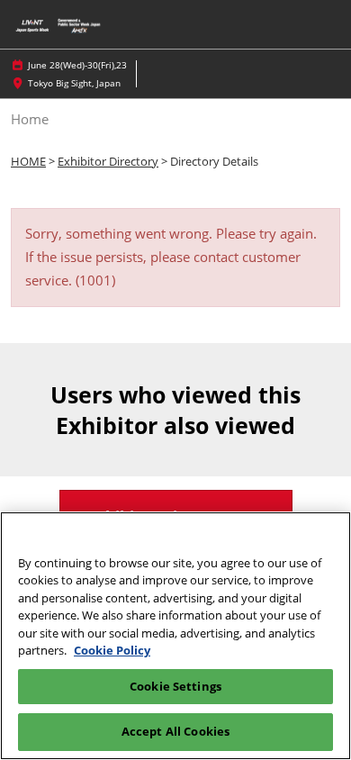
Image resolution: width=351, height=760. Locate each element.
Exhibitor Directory (108, 161)
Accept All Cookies (176, 731)
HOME (28, 161)
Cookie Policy (112, 650)
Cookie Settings (175, 686)
